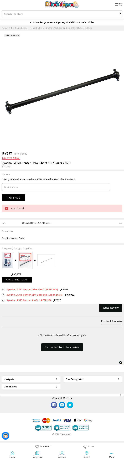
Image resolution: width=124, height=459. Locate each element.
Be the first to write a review (62, 347)
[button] (120, 13)
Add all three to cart (17, 279)
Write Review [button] (111, 307)
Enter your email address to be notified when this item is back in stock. (38, 179)
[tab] (111, 321)
